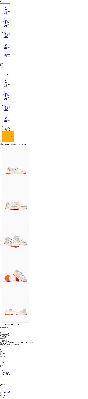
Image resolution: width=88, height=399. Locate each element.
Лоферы (5, 13)
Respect (4, 328)
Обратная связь (5, 360)
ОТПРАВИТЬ (2, 395)
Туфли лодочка (7, 11)
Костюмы (6, 35)
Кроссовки (6, 14)
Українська (2, 66)
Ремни (5, 43)
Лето (4, 329)
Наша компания (3, 356)
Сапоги (5, 9)
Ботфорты (6, 19)
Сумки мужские (7, 40)
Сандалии (6, 30)
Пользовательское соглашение (7, 368)
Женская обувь (5, 5)
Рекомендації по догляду (6, 374)
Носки (5, 46)
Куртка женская (7, 34)
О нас (3, 359)
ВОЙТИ (3, 73)
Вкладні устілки (7, 56)
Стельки (5, 50)
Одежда (3, 32)
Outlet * (3, 52)
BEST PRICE (6, 24)
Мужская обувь (5, 21)
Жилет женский (7, 33)
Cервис (1, 365)
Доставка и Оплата (5, 369)
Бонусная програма (5, 370)
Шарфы (5, 44)
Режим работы (2, 384)
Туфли (5, 10)
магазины (2, 67)
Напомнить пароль (5, 74)
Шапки (5, 42)
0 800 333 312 (4, 379)
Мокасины (6, 29)
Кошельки (6, 49)
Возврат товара (5, 371)
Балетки (5, 12)
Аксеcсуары (4, 41)
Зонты (5, 48)
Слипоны (6, 20)
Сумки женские (7, 39)
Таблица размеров (5, 372)
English (5, 66)
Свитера (5, 36)
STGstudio (8, 392)
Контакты (4, 362)
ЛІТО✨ (5, 7)
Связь (1, 377)
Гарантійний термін (5, 373)
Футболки (6, 37)
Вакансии (4, 361)
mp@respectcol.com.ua (6, 380)
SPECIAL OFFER (7, 6)
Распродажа (4, 51)
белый (4, 330)
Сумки (3, 38)
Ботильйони (6, 18)
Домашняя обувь (7, 47)
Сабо (5, 17)
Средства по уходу (7, 45)
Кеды (5, 15)
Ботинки (5, 8)
